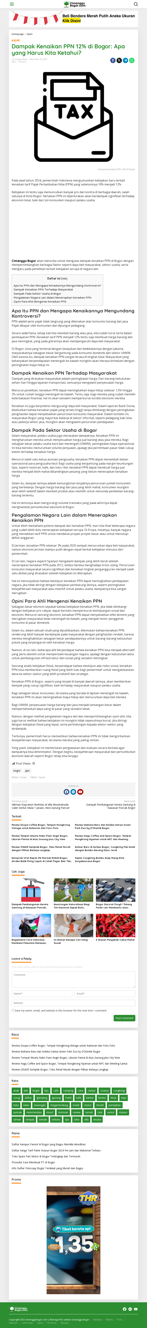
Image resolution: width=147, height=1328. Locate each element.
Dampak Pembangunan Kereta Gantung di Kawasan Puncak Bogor (110, 804)
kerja (113, 1097)
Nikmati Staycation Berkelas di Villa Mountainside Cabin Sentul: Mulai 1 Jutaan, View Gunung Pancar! (41, 804)
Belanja (97, 1319)
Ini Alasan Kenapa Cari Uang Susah (71, 941)
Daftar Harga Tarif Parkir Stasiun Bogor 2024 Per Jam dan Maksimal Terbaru (56, 1150)
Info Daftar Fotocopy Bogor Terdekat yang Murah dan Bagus (47, 1168)
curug (16, 1097)
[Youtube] (80, 792)
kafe (78, 1097)
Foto (119, 1319)
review (76, 1112)
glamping (42, 1097)
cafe (55, 1090)
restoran (63, 1112)
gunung (56, 1097)
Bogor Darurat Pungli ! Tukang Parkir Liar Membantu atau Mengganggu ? (114, 906)
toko (76, 1119)
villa (86, 1119)
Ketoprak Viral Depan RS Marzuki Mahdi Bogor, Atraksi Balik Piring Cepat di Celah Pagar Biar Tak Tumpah (41, 859)
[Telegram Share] (125, 60)
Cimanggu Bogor (24, 261)
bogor (16, 770)
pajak (16, 40)
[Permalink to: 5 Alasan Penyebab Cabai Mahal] (115, 925)
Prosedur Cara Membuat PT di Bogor (33, 1162)
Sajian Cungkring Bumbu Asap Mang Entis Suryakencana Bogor (99, 859)
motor (87, 1105)
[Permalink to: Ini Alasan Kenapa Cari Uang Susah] (73, 925)
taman (17, 1119)
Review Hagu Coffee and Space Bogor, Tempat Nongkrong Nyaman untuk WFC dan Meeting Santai (103, 837)
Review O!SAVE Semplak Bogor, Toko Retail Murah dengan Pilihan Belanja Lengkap (41, 848)
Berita (109, 1319)
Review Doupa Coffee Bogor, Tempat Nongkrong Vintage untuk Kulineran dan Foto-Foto (41, 826)
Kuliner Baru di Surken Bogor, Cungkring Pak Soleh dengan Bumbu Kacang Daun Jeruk (105, 848)
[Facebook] (66, 792)
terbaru (56, 1119)
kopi (123, 1097)
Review (65, 1322)
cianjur (92, 1090)
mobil (76, 1105)
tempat (30, 1119)
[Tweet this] (119, 60)
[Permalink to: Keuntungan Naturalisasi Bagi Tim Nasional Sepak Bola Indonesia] (73, 889)
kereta (102, 1097)
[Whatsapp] (131, 60)
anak (16, 1090)
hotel (68, 1097)
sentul (110, 1112)
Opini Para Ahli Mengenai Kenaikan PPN (40, 301)
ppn (27, 770)
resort (49, 1112)
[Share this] (113, 60)
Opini (14, 61)
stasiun (123, 1112)
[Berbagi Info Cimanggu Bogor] (74, 4)
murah (100, 1105)
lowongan (40, 1105)
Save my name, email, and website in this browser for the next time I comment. (61, 1010)
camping (68, 1090)
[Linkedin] (73, 792)
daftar (28, 1097)
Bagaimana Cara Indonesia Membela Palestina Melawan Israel (29, 941)
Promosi (51, 1322)
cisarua (104, 1090)
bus (46, 1090)
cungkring (119, 1090)
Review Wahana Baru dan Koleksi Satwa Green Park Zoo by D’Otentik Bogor (103, 826)
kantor (90, 1097)
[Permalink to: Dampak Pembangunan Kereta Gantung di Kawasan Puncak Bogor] (31, 889)
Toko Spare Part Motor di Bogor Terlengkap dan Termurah (46, 1156)
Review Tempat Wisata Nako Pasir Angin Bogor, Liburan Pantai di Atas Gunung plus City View (40, 837)
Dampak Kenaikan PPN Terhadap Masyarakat (43, 289)
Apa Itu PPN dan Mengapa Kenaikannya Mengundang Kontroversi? (57, 285)
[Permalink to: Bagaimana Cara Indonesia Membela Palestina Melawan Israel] (31, 925)
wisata (97, 1119)
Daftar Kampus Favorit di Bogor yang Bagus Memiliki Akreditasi (49, 1144)
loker (26, 1105)
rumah (89, 1112)
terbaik (43, 1119)
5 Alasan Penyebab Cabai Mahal (115, 939)
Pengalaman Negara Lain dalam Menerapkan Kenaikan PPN (52, 297)
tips (67, 1119)
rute (100, 1112)
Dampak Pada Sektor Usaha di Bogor (37, 293)
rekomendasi (34, 1112)
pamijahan (115, 1105)
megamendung (59, 1105)
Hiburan (13, 1322)
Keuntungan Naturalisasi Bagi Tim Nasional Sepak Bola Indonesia (71, 906)
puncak (17, 1112)
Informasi (27, 1322)
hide (64, 278)
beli (26, 1090)
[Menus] (12, 4)
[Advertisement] (73, 231)
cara (80, 1090)
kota (16, 1105)
